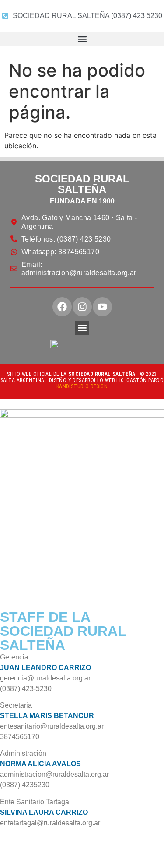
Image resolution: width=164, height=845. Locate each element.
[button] (82, 39)
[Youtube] (102, 306)
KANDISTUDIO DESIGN (82, 386)
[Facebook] (62, 306)
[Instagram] (82, 306)
